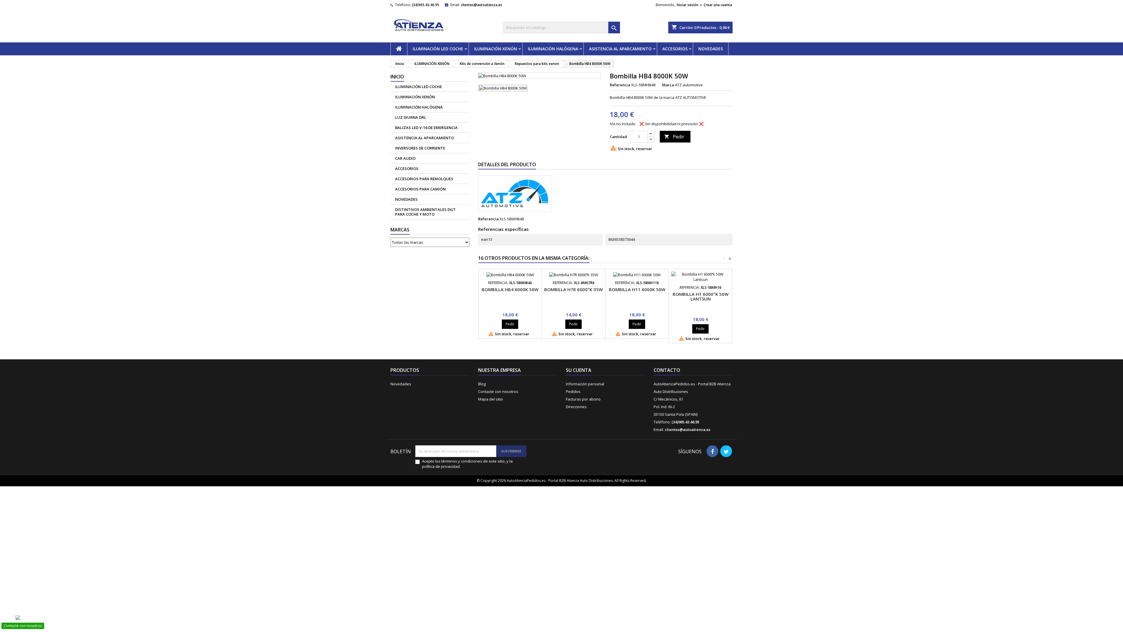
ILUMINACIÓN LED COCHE (438, 48)
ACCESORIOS (675, 48)
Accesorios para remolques (424, 178)
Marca (668, 84)
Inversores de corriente (420, 148)
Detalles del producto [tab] (507, 164)
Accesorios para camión (420, 189)
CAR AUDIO (405, 158)
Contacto (667, 370)
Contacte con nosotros (498, 391)
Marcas (399, 229)
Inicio (397, 76)
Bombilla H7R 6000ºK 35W (573, 289)
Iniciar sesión (687, 4)
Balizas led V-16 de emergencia (426, 127)
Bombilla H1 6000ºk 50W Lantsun (700, 296)
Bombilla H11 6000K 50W (637, 289)
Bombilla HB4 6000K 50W (510, 289)
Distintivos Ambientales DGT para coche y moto (425, 212)
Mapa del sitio (490, 399)
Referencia (620, 84)
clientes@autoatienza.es (481, 4)
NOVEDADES (710, 48)
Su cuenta (578, 370)
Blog (482, 384)
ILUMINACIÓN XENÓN (495, 48)
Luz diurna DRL (410, 117)
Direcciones (576, 406)
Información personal (585, 384)
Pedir (674, 136)
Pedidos (573, 391)
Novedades (400, 384)
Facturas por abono (583, 399)
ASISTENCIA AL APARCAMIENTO (620, 48)
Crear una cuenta (718, 4)
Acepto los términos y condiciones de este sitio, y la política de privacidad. (467, 463)
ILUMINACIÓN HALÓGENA (553, 48)
